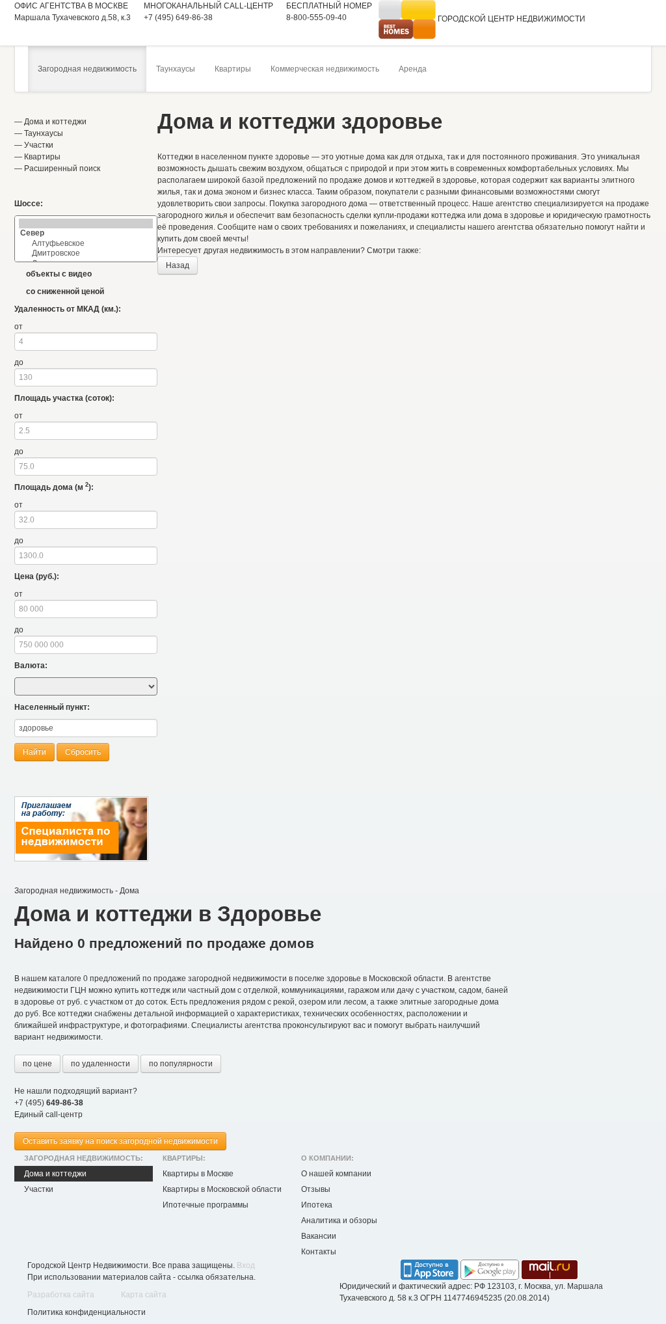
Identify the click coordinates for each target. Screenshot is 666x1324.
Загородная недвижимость (87, 69)
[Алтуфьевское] (86, 244)
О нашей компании (336, 1173)
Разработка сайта (60, 1294)
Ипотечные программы (205, 1204)
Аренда (413, 69)
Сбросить (83, 752)
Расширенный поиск (62, 168)
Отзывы (315, 1189)
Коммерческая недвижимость (325, 69)
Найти (34, 752)
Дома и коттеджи (55, 121)
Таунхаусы (175, 69)
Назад (177, 265)
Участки (38, 145)
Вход (246, 1265)
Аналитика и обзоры (339, 1220)
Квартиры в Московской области (222, 1189)
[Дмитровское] (86, 253)
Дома (129, 890)
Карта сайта (143, 1294)
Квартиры (233, 69)
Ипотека (316, 1204)
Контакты (318, 1251)
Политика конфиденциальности (86, 1312)
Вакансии (318, 1236)
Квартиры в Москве (198, 1173)
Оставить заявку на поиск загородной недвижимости (120, 1141)
